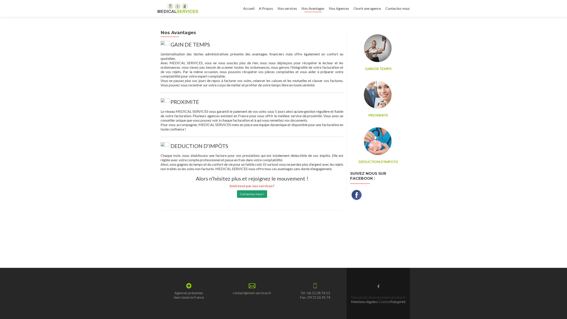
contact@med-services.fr (252, 293)
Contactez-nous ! (252, 194)
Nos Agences (339, 8)
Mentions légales (364, 302)
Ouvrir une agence (367, 8)
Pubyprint (398, 302)
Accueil (248, 8)
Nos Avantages (312, 8)
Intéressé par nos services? (252, 186)
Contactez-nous (397, 8)
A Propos (266, 8)
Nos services (287, 8)
